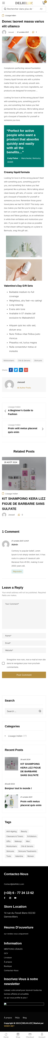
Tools (8, 856)
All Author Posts (24, 388)
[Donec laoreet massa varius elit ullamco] (11, 370)
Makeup (18, 841)
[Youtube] (15, 898)
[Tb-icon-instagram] (10, 898)
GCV (6, 953)
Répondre (17, 571)
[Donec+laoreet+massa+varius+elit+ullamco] (16, 370)
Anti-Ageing (11, 831)
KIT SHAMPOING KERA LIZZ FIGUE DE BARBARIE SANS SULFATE (23, 504)
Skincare (10, 851)
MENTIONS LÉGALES (13, 949)
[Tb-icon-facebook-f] (5, 898)
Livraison (8, 957)
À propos (8, 962)
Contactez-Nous (11, 970)
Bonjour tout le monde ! (18, 788)
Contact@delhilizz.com (14, 880)
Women (30, 856)
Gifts (8, 841)
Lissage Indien (15, 736)
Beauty (24, 831)
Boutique (8, 966)
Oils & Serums (27, 846)
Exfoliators (31, 836)
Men (28, 841)
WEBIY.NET (9, 1026)
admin (14, 544)
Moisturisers (11, 846)
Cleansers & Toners (14, 836)
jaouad (11, 32)
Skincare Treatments (27, 851)
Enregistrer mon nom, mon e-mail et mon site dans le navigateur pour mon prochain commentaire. (26, 663)
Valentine (19, 856)
